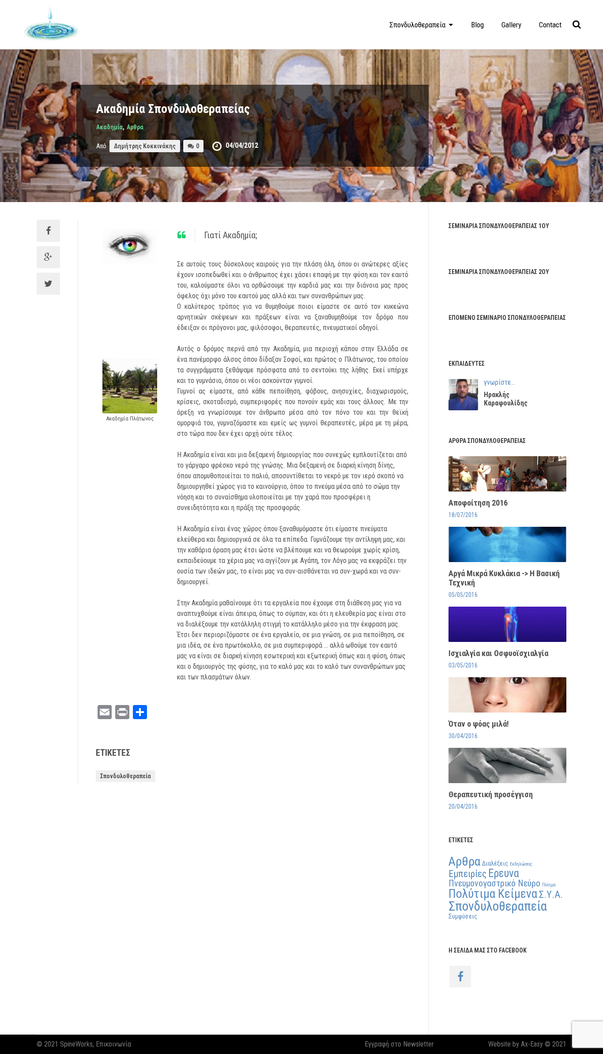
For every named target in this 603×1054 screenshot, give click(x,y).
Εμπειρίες (467, 873)
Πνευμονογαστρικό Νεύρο (494, 883)
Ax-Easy (532, 1044)
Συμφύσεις (462, 916)
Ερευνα (503, 873)
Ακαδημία (109, 127)
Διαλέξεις (495, 863)
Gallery (511, 24)
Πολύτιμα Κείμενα (492, 894)
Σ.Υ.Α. (551, 894)
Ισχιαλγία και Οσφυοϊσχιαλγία (498, 653)
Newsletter (418, 1044)
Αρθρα (135, 127)
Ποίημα (549, 885)
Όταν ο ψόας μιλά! (478, 723)
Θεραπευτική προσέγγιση (490, 794)
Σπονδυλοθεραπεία (125, 776)
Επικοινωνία (113, 1044)
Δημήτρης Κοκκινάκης (145, 146)
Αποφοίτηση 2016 (478, 502)
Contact (550, 24)
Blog (477, 24)
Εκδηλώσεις (521, 864)
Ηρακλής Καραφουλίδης (506, 398)
